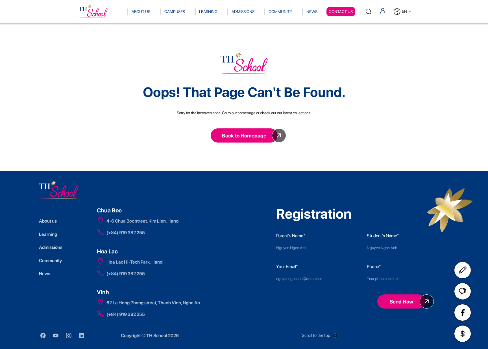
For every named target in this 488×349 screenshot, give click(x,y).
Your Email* (287, 266)
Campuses (174, 11)
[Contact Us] (462, 270)
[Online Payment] (462, 333)
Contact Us (341, 11)
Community (280, 11)
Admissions (243, 11)
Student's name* (383, 235)
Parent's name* (290, 235)
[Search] (368, 11)
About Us (141, 11)
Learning (208, 11)
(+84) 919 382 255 (125, 232)
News (311, 11)
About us (48, 221)
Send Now (401, 301)
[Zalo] (462, 291)
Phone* (374, 266)
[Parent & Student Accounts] (382, 10)
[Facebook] (462, 312)
